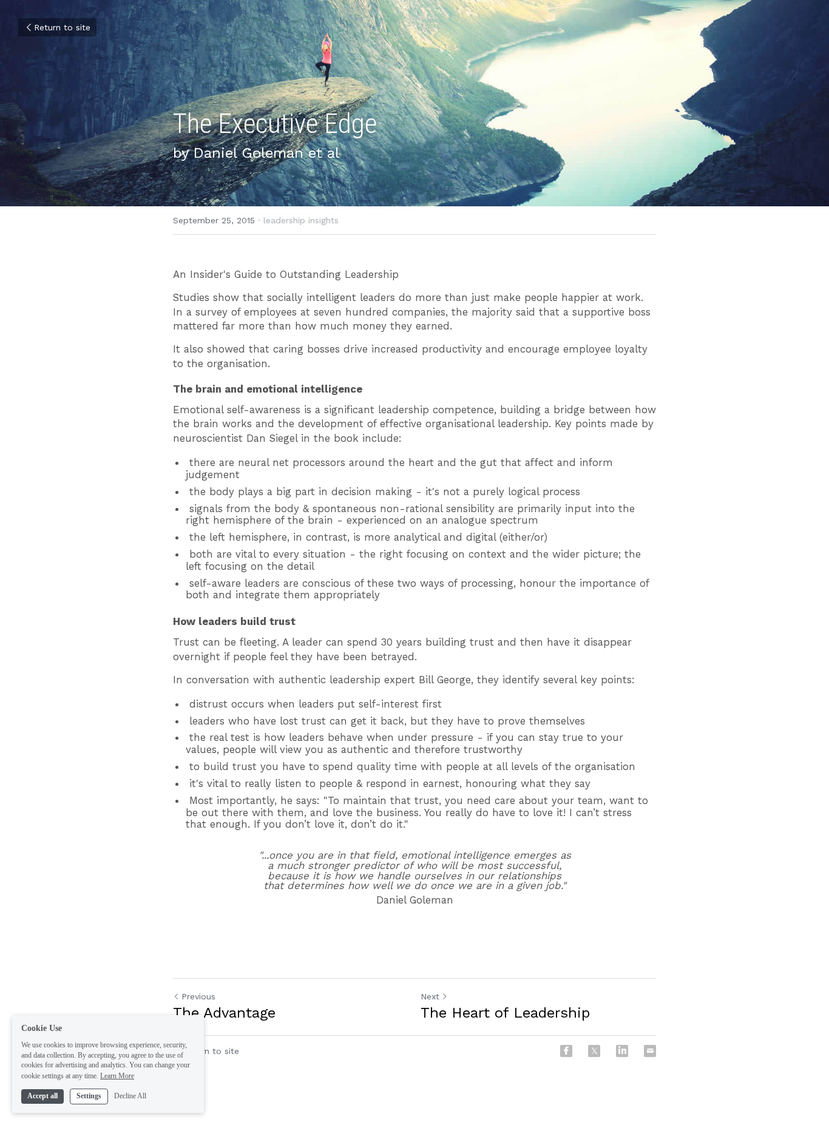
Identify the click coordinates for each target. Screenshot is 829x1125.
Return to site (62, 27)
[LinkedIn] (622, 1051)
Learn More (117, 1075)
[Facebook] (566, 1051)
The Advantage (224, 1012)
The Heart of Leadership (505, 1012)
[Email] (650, 1051)
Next (430, 996)
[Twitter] (594, 1051)
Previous (198, 996)
